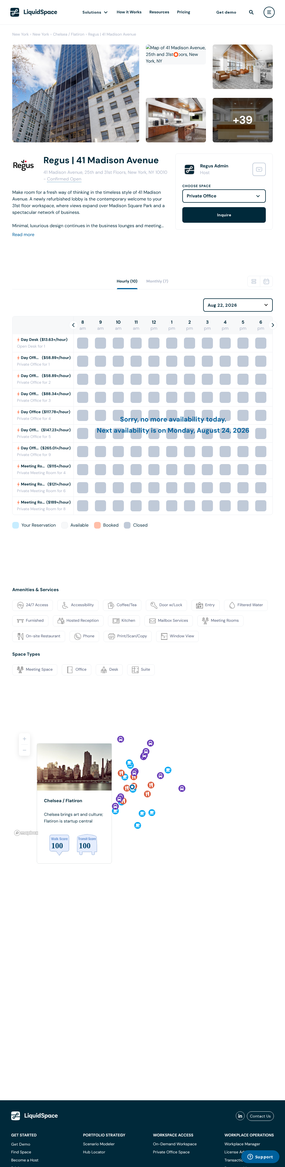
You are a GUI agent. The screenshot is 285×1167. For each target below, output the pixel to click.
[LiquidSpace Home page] (33, 12)
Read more (23, 234)
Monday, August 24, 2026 (208, 430)
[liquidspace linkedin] (240, 1116)
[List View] (253, 281)
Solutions (91, 12)
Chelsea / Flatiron (68, 34)
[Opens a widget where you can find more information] (260, 1157)
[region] (142, 782)
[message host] (259, 169)
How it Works (129, 12)
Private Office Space (171, 1152)
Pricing (183, 12)
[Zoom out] (24, 750)
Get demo (226, 12)
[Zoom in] (24, 738)
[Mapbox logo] (26, 833)
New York (20, 34)
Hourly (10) (127, 281)
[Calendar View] (266, 281)
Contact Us (260, 1116)
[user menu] (269, 12)
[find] (251, 12)
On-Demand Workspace (175, 1144)
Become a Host (24, 1160)
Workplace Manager (242, 1144)
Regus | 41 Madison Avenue (112, 34)
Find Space (21, 1152)
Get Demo (20, 1144)
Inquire (224, 214)
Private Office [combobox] (201, 196)
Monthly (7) (157, 281)
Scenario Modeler (98, 1144)
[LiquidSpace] (34, 1115)
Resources (159, 12)
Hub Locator (94, 1152)
